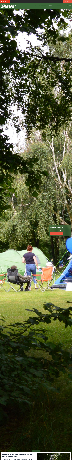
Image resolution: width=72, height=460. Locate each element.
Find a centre (5, 1)
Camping (51, 5)
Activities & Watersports (41, 5)
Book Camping (67, 1)
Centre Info (58, 5)
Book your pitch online (56, 233)
